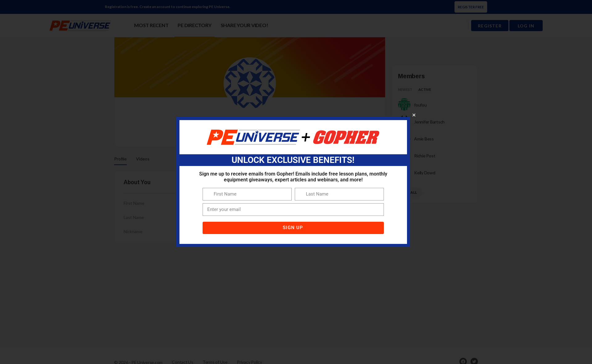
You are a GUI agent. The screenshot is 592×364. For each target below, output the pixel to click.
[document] (296, 182)
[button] (414, 115)
